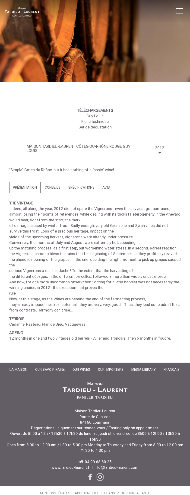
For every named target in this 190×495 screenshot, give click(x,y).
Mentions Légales (55, 493)
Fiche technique (95, 121)
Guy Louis (95, 116)
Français (172, 369)
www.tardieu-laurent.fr (71, 467)
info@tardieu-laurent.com (116, 467)
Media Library (143, 369)
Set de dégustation (95, 127)
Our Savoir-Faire (50, 369)
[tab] (25, 187)
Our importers (111, 369)
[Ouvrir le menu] (179, 11)
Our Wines (81, 369)
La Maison (18, 369)
